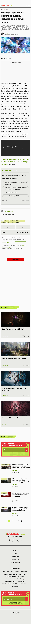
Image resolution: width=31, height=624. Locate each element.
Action (7, 9)
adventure (7, 220)
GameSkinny (20, 579)
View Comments (15, 259)
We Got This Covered (18, 576)
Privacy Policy (15, 559)
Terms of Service (15, 562)
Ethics (15, 553)
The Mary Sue (20, 581)
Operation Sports (10, 581)
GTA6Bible (15, 586)
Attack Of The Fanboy (10, 574)
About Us (15, 550)
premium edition (11, 104)
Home (2, 9)
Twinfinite (17, 571)
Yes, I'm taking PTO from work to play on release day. (16, 183)
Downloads (21, 220)
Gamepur (24, 571)
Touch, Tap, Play (7, 584)
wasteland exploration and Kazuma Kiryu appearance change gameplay (15, 161)
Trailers (12, 222)
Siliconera (8, 576)
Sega (8, 222)
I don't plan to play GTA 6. (12, 196)
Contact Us (15, 556)
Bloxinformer (23, 584)
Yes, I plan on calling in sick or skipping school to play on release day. (16, 188)
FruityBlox (16, 584)
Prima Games (22, 574)
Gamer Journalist (11, 579)
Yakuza (17, 222)
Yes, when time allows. (11, 192)
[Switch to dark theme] (26, 5)
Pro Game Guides (8, 571)
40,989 (18, 521)
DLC (17, 220)
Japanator (4, 222)
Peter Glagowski (8, 33)
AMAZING (12, 220)
